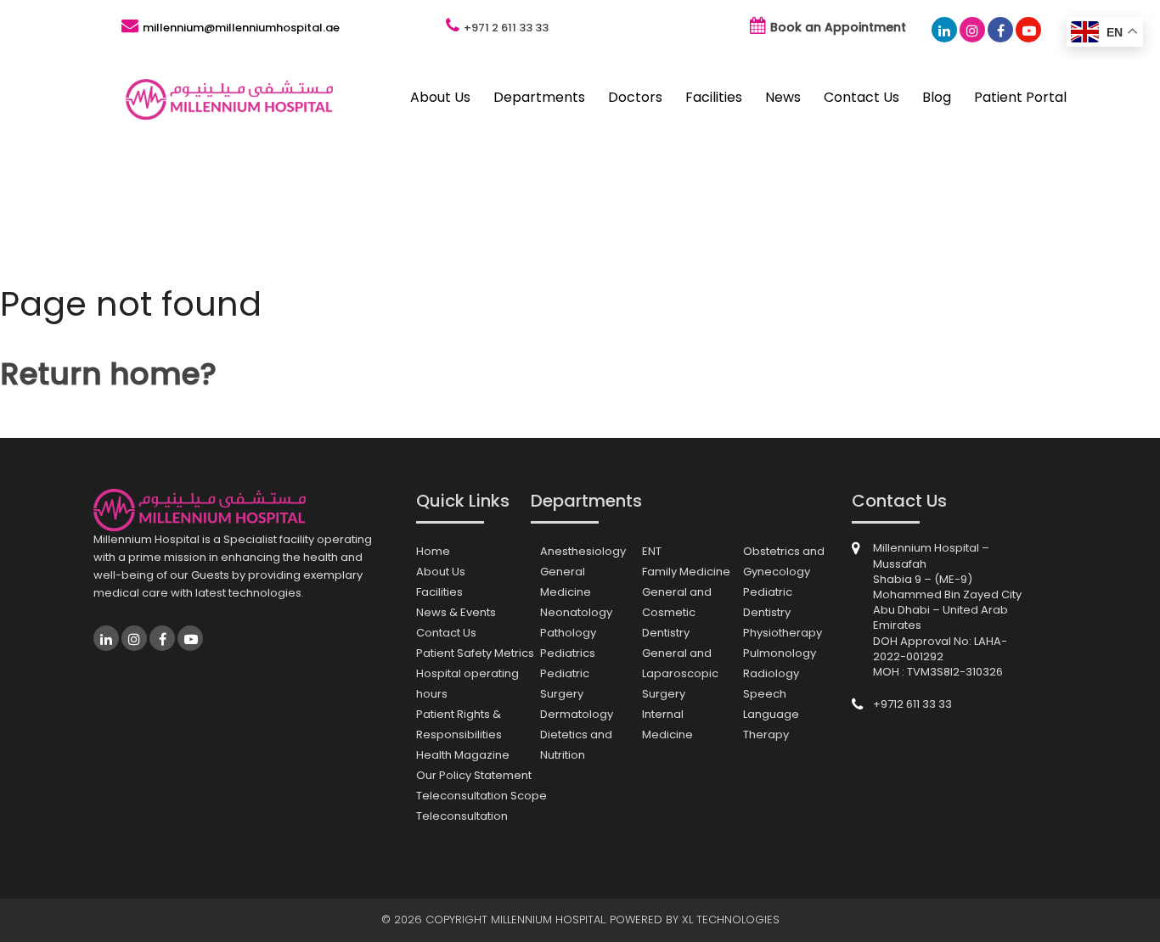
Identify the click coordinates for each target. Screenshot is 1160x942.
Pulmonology (779, 653)
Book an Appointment (838, 27)
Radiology (771, 673)
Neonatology (576, 612)
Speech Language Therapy (771, 714)
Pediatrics (567, 653)
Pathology (568, 633)
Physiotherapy (782, 633)
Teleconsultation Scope (481, 796)
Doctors (635, 97)
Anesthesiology (583, 551)
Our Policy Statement (474, 775)
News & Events (456, 612)
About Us (440, 97)
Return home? (108, 373)
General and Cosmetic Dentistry (677, 612)
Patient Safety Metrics (475, 653)
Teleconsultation (462, 816)
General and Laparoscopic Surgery (680, 673)
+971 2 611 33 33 (506, 28)
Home (433, 551)
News (783, 97)
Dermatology (576, 714)
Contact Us (861, 97)
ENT (652, 551)
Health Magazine (463, 755)
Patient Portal (1020, 97)
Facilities (713, 97)
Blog (936, 97)
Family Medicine (686, 572)
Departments (539, 97)
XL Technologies (731, 919)
